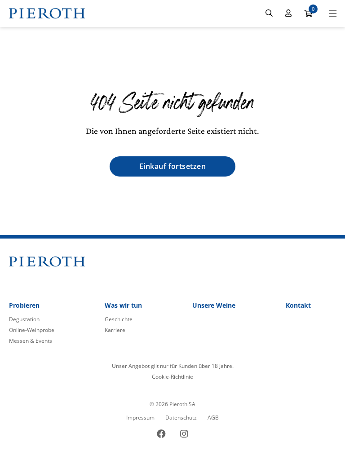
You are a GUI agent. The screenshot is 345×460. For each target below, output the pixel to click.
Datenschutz (181, 417)
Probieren (24, 305)
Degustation (24, 319)
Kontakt (298, 305)
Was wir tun (123, 305)
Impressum (140, 417)
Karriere (115, 330)
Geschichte (119, 319)
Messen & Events (30, 341)
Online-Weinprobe (31, 330)
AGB (213, 417)
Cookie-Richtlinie (172, 376)
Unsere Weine (213, 305)
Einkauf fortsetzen (172, 166)
